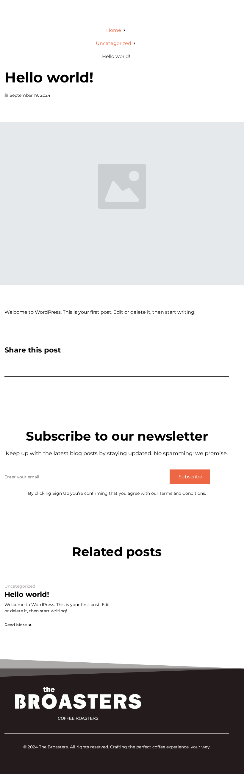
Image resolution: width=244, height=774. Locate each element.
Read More (15, 625)
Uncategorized (113, 43)
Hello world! (48, 77)
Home (113, 30)
